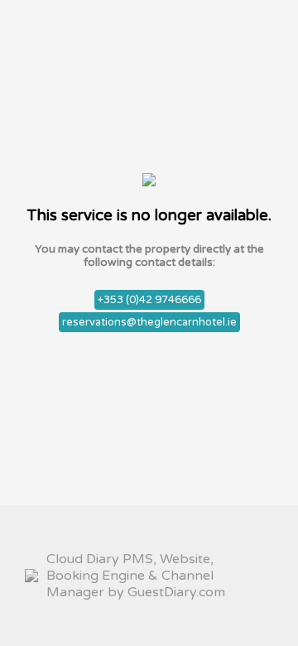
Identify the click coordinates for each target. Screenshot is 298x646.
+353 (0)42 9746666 (149, 299)
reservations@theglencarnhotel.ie (149, 322)
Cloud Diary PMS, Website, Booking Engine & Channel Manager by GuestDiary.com (135, 575)
